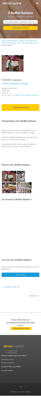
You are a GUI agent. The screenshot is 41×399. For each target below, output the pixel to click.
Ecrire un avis (20, 275)
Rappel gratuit (11, 352)
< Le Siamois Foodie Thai (11, 287)
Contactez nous (12, 351)
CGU (20, 387)
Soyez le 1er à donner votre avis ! (27, 95)
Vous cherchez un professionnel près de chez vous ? (21, 323)
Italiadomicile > (34, 296)
